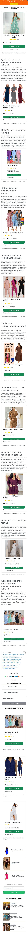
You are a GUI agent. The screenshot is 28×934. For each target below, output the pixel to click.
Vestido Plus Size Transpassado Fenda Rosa (17, 876)
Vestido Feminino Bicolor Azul (17, 850)
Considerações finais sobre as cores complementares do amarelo (10, 667)
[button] (5, 676)
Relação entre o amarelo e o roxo (10, 656)
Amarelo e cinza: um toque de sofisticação (12, 663)
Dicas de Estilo (13, 903)
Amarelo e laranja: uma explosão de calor (12, 662)
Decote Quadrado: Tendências (10, 692)
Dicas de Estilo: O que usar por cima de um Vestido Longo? (17, 928)
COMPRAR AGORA (15, 46)
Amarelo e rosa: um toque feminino (10, 665)
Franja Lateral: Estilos (8, 698)
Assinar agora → (14, 3)
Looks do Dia (13, 924)
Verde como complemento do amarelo (11, 660)
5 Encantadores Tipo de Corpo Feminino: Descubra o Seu (17, 917)
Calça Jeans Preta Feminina (15, 863)
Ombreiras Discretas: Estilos (10, 686)
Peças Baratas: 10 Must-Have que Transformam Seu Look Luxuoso (17, 907)
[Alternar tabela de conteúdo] (23, 652)
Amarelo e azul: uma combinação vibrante (12, 659)
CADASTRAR (14, 892)
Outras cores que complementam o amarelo (12, 657)
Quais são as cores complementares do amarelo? (13, 654)
